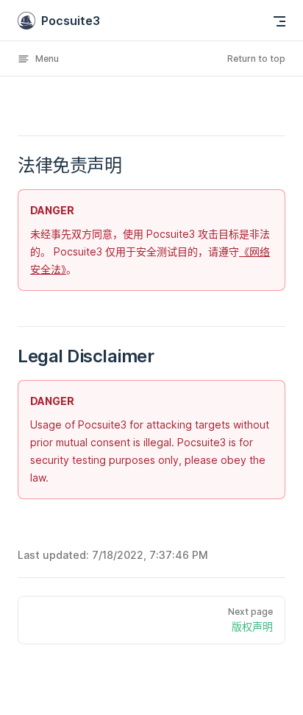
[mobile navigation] (279, 21)
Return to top (256, 58)
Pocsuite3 (70, 20)
